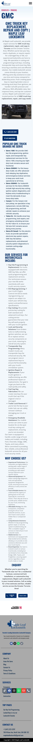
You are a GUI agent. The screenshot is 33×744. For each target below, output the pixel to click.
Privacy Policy (7, 670)
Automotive (6, 696)
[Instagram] (14, 690)
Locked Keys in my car (10, 712)
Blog (4, 664)
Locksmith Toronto (9, 715)
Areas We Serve (8, 661)
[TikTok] (21, 643)
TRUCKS (14, 10)
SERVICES (7, 682)
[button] (4, 116)
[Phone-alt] (28, 690)
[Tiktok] (4, 690)
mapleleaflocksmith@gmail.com (13, 735)
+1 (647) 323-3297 (9, 729)
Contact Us (6, 667)
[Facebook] (11, 643)
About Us (6, 658)
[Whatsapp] (18, 643)
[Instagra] (14, 643)
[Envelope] (23, 690)
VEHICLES (5, 10)
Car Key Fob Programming (11, 709)
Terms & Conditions (9, 673)
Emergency (6, 687)
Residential (6, 693)
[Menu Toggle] (30, 3)
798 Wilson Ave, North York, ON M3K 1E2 (16, 732)
